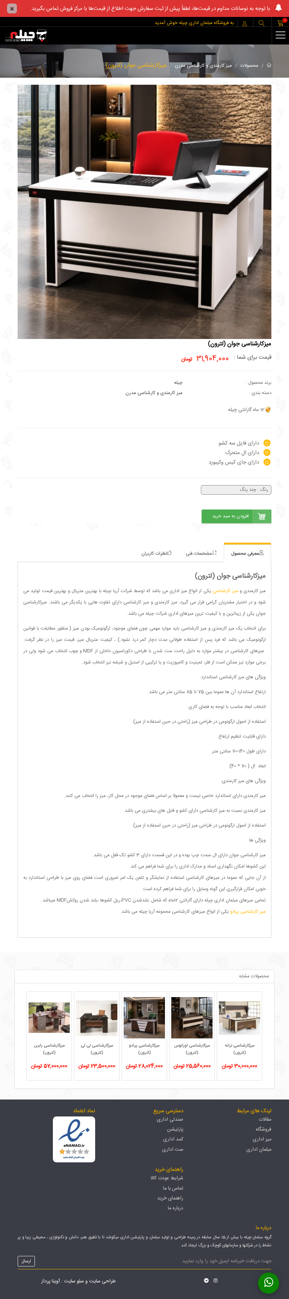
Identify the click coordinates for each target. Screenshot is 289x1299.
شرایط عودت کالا (166, 1178)
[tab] (247, 553)
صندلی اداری (170, 1119)
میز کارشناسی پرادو (248, 912)
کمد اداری (173, 1139)
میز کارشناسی (225, 591)
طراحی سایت (102, 1281)
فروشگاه (263, 1129)
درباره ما (175, 1208)
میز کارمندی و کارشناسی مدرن (203, 66)
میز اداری (262, 1139)
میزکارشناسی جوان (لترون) (136, 65)
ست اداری (172, 1149)
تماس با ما (173, 1188)
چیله (178, 383)
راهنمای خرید (170, 1198)
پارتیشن (175, 1129)
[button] (261, 24)
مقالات (265, 1119)
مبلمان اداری (258, 1149)
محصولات (249, 66)
